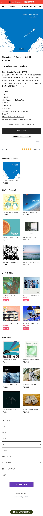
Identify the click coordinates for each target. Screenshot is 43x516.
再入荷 (4, 438)
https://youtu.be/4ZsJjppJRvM (13, 100)
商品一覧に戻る (21, 485)
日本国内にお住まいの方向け (21, 137)
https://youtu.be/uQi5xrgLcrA (20, 119)
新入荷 (4, 432)
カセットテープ (6, 457)
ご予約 (4, 426)
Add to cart (21, 131)
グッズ (4, 475)
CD (3, 444)
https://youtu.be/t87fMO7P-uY (13, 117)
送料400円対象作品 (8, 469)
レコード (4, 450)
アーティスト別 (6, 463)
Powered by (19, 497)
